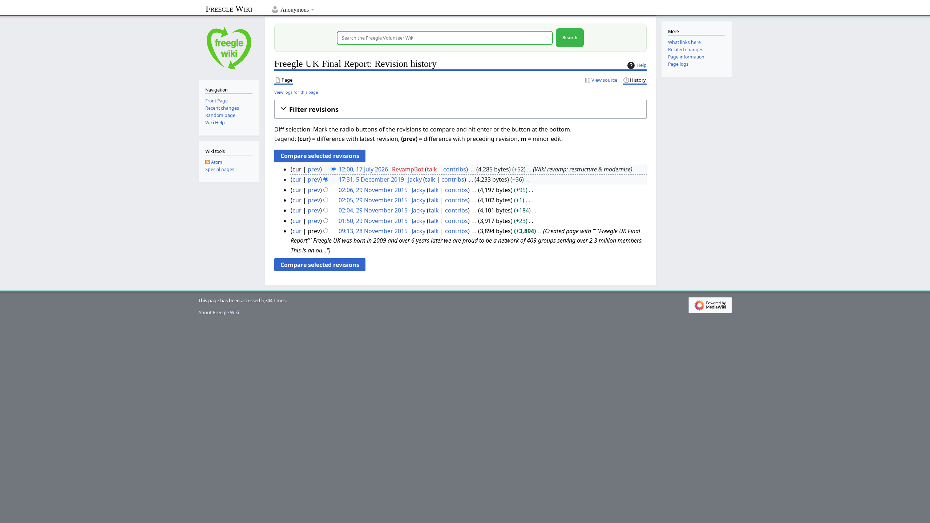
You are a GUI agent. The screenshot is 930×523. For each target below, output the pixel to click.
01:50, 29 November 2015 (373, 221)
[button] (460, 109)
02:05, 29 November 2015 (373, 200)
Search (569, 37)
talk (432, 169)
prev (314, 169)
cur (297, 179)
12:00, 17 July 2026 (363, 169)
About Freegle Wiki (218, 312)
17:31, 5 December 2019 (371, 179)
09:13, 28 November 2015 (373, 231)
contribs (454, 169)
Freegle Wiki (229, 8)
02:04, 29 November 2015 (373, 210)
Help (641, 65)
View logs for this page (296, 92)
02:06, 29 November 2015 (373, 190)
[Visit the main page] (229, 47)
